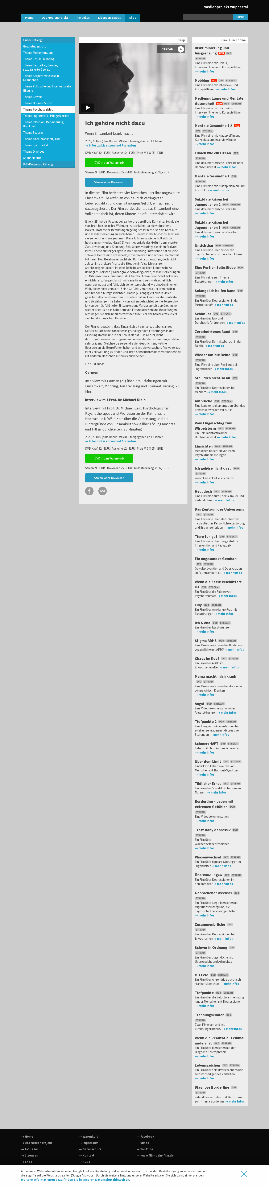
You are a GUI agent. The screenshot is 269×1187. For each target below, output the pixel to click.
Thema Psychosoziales (38, 109)
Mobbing (202, 80)
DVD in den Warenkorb (109, 163)
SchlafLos (203, 313)
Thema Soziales (33, 133)
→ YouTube (145, 1149)
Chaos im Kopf (207, 658)
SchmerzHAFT (207, 743)
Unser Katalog (32, 40)
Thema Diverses (33, 151)
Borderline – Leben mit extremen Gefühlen (214, 804)
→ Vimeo (143, 1143)
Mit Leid (202, 974)
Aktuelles (83, 18)
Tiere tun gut (206, 536)
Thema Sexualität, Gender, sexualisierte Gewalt (40, 67)
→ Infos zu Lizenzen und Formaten (110, 145)
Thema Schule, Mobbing (38, 59)
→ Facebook (145, 1136)
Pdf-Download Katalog (38, 164)
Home (29, 18)
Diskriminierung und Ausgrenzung (212, 50)
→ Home (27, 1136)
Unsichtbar (204, 245)
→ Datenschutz (90, 1149)
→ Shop (26, 1162)
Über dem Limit (208, 761)
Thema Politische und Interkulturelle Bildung (47, 88)
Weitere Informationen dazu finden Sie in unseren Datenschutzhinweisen (75, 1180)
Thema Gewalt (32, 97)
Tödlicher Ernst (208, 783)
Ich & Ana (203, 622)
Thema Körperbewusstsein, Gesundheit (41, 78)
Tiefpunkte (205, 992)
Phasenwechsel (208, 857)
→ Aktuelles (29, 1149)
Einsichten (204, 446)
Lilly (199, 604)
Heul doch (204, 491)
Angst (200, 703)
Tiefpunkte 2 (206, 721)
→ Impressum (88, 1143)
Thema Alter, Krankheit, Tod (41, 139)
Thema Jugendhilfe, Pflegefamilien (46, 116)
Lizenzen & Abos (109, 18)
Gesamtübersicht (34, 46)
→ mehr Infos (204, 71)
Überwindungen (209, 875)
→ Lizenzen (29, 1155)
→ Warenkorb (89, 1136)
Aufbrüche (204, 401)
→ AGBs (84, 1162)
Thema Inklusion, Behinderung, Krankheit (43, 124)
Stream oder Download (109, 182)
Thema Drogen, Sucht (37, 103)
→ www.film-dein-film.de (155, 1155)
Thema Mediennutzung (38, 53)
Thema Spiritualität (35, 145)
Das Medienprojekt (55, 18)
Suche (240, 17)
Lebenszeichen (208, 1065)
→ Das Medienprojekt (36, 1143)
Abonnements (32, 158)
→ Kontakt (86, 1155)
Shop (132, 18)
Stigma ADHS (206, 640)
